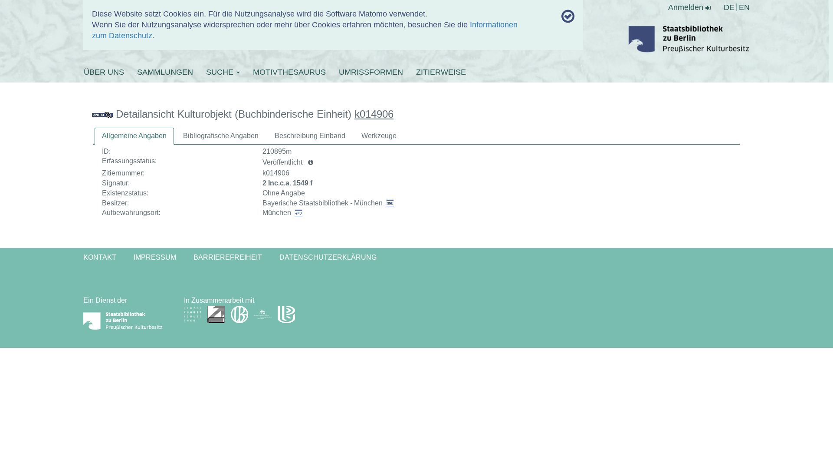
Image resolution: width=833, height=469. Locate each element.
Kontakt (99, 257)
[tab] (134, 136)
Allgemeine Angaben (134, 135)
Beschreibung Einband (310, 135)
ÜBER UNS (104, 72)
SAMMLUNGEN (165, 72)
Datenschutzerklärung (328, 257)
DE (729, 7)
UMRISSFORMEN (371, 72)
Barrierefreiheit (227, 257)
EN (744, 7)
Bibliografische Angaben (221, 135)
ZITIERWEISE (441, 72)
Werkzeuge (379, 135)
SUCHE (221, 72)
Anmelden (686, 7)
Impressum (155, 257)
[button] (310, 162)
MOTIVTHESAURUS (289, 72)
